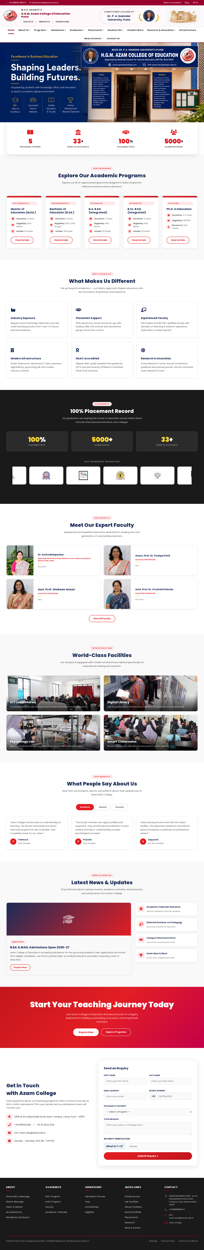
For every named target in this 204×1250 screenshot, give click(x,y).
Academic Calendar (56, 1212)
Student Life (116, 30)
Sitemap (153, 1241)
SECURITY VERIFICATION (117, 1138)
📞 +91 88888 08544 (16, 2)
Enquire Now (20, 967)
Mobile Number (157, 1090)
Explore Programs (116, 1032)
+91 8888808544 (177, 1209)
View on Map (175, 1222)
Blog (187, 2)
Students (85, 807)
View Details (22, 240)
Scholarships (92, 1206)
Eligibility (89, 1212)
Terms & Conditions (188, 1241)
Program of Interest (115, 1106)
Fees (87, 1201)
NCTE (195, 2)
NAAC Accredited (172, 2)
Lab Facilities (131, 1201)
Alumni (102, 807)
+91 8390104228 (22, 1124)
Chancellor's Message (18, 1196)
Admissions (58, 30)
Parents (119, 807)
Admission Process (95, 1196)
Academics (77, 30)
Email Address (111, 1090)
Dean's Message (14, 1201)
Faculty (49, 1206)
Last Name (154, 1075)
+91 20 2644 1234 (45, 1124)
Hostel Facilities (133, 1212)
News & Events (93, 38)
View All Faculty (102, 618)
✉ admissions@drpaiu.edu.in (44, 2)
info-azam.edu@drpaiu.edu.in (30, 1132)
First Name (109, 1075)
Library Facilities (133, 1206)
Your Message (111, 1119)
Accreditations (14, 1212)
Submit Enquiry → (148, 1156)
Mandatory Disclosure (17, 1217)
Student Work (135, 30)
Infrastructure (187, 30)
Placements (96, 30)
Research (130, 1222)
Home (11, 30)
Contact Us (113, 38)
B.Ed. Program (53, 1196)
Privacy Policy (168, 1241)
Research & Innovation (161, 30)
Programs (40, 30)
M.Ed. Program (53, 1201)
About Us (24, 30)
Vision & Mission (14, 1206)
